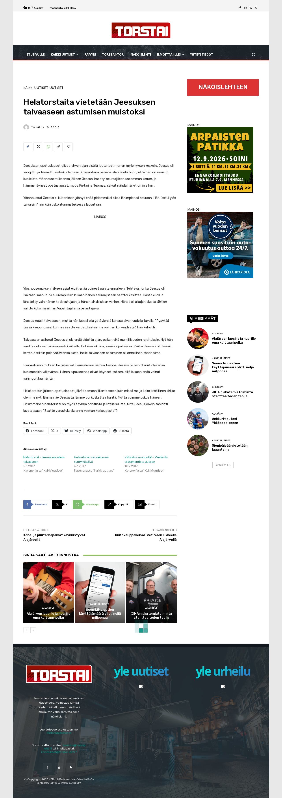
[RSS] (250, 8)
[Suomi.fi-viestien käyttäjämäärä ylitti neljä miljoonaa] (100, 592)
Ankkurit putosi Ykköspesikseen (225, 421)
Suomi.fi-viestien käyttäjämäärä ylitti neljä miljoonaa (100, 614)
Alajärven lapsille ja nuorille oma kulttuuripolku (48, 616)
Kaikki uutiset (35, 88)
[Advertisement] (100, 251)
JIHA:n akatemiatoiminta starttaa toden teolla (151, 616)
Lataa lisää (221, 465)
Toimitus (37, 127)
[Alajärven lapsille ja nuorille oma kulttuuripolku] (48, 592)
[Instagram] (245, 8)
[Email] (68, 146)
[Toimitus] (26, 127)
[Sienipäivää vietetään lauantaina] (198, 445)
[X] (256, 8)
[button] (253, 54)
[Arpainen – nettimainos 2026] (220, 192)
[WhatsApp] (48, 146)
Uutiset (56, 88)
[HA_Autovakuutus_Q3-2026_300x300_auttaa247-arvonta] (220, 277)
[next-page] (33, 630)
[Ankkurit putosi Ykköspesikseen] (198, 418)
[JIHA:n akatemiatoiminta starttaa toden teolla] (151, 592)
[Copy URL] (58, 146)
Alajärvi (48, 608)
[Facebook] (240, 8)
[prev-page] (26, 630)
